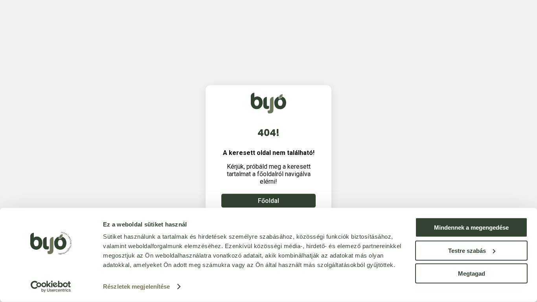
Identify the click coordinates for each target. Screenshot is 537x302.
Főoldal (268, 200)
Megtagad (471, 273)
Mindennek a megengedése (471, 227)
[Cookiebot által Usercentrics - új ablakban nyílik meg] (51, 287)
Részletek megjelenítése (136, 286)
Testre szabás (467, 250)
